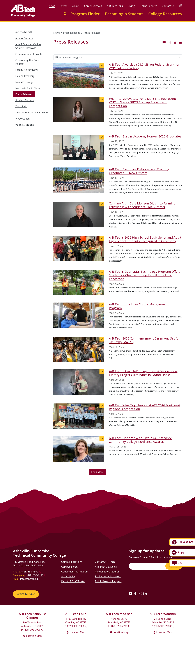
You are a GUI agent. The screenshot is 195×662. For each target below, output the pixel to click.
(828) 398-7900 (29, 571)
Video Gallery (22, 118)
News (52, 6)
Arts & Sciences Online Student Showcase (28, 46)
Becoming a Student (124, 13)
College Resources (165, 13)
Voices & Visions (24, 124)
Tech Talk (21, 106)
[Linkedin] (145, 593)
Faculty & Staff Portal (73, 581)
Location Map (34, 635)
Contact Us (168, 6)
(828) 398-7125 (35, 575)
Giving (131, 6)
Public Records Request (108, 581)
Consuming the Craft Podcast (27, 61)
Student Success (24, 100)
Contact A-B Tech (105, 561)
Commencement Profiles (29, 54)
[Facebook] (135, 593)
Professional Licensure (108, 576)
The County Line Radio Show (31, 112)
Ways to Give (26, 594)
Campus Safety (69, 566)
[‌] (164, 42)
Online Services (148, 6)
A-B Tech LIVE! (23, 32)
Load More (97, 472)
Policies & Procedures (107, 571)
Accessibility (68, 576)
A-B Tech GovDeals (106, 566)
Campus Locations (71, 561)
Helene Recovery (24, 76)
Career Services (93, 6)
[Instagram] (140, 593)
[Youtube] (130, 593)
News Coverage (24, 82)
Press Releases (23, 94)
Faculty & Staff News (27, 70)
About (75, 6)
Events (63, 6)
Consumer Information (74, 571)
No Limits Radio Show (27, 88)
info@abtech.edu (29, 579)
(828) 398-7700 (119, 626)
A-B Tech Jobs (115, 6)
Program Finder (85, 13)
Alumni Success (24, 38)
